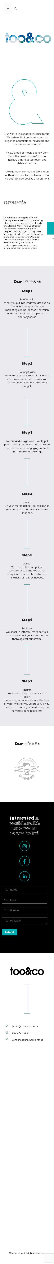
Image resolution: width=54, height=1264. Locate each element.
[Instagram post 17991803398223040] (27, 1217)
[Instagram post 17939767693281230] (27, 1129)
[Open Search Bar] (15, 8)
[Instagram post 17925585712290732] (27, 1173)
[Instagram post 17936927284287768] (27, 1085)
